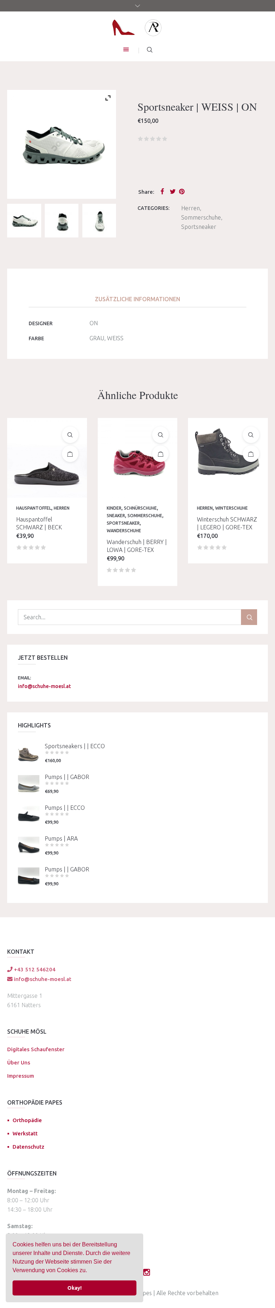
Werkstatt (25, 1133)
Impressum (20, 1076)
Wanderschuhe (124, 530)
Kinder (114, 508)
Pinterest (182, 191)
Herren (190, 208)
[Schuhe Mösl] (138, 28)
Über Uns (18, 1062)
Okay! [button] (74, 1288)
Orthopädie (27, 1120)
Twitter (173, 191)
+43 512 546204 (34, 969)
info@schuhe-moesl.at (44, 686)
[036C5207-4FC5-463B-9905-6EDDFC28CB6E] (24, 220)
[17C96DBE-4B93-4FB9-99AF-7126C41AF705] (99, 220)
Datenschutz (28, 1147)
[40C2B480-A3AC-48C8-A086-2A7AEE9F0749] (61, 220)
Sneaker (116, 515)
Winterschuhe (231, 508)
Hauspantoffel (33, 508)
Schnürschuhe (140, 508)
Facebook (163, 191)
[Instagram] (146, 1272)
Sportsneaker (198, 226)
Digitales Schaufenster (35, 1049)
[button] (89, 1271)
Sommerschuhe (201, 217)
